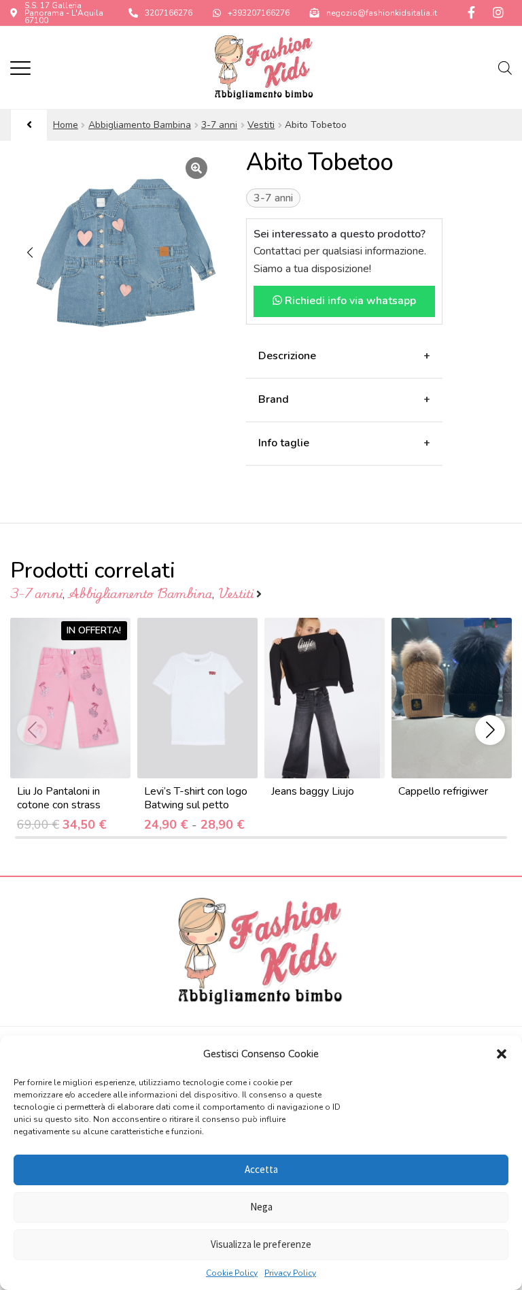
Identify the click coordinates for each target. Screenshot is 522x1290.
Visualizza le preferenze (261, 1244)
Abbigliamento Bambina (139, 124)
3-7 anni (219, 124)
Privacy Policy (290, 1273)
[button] (501, 1054)
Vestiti (261, 124)
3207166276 (168, 12)
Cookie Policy (232, 1273)
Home (65, 124)
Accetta (261, 1169)
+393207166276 (259, 12)
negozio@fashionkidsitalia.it (381, 12)
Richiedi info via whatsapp (349, 300)
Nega (261, 1206)
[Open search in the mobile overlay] (505, 68)
